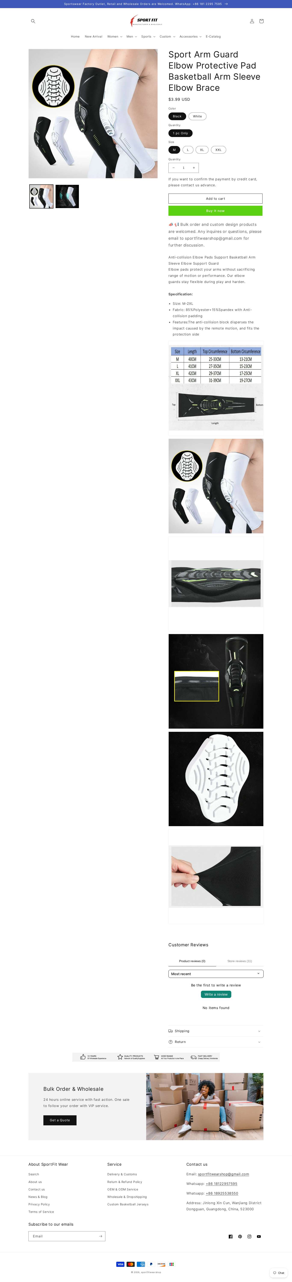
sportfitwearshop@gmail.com (223, 1174)
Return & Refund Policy (124, 1182)
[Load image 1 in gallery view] (41, 196)
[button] (33, 21)
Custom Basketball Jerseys (127, 1204)
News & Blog (38, 1197)
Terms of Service (41, 1211)
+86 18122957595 (221, 1183)
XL (202, 150)
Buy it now (215, 211)
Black (177, 116)
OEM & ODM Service (122, 1189)
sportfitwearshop (151, 1272)
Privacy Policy (39, 1204)
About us (35, 1182)
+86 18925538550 (222, 1193)
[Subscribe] (100, 1236)
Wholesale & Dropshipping (127, 1197)
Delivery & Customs (122, 1174)
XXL (218, 150)
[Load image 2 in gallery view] (67, 196)
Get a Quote (60, 1120)
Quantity (174, 159)
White (197, 116)
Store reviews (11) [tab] (239, 961)
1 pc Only (180, 133)
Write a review (216, 994)
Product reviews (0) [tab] (192, 961)
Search (33, 1174)
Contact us (36, 1189)
